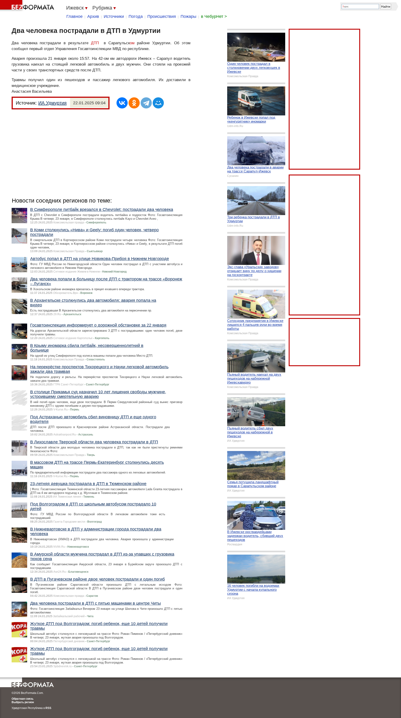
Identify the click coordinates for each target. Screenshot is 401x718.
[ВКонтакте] (122, 102)
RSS (48, 708)
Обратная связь (22, 698)
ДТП (95, 43)
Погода (136, 16)
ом (132, 43)
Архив (93, 16)
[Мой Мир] (158, 102)
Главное (74, 16)
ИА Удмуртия (52, 102)
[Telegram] (146, 102)
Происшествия (161, 16)
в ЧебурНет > (214, 16)
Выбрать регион (23, 702)
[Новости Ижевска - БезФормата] (28, 6)
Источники (114, 16)
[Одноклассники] (134, 102)
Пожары (188, 16)
